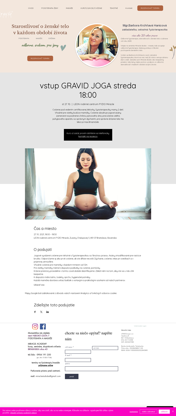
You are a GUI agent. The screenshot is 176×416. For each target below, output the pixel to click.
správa (67, 363)
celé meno (68, 347)
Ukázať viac (39, 285)
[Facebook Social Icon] (43, 326)
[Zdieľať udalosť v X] (41, 312)
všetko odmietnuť (148, 411)
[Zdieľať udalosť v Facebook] (35, 312)
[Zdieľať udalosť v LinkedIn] (47, 312)
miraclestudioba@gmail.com (48, 376)
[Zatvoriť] (172, 411)
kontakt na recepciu (88, 136)
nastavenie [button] (134, 411)
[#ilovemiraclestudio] (35, 326)
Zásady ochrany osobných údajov (23, 412)
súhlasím (164, 411)
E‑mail (67, 355)
